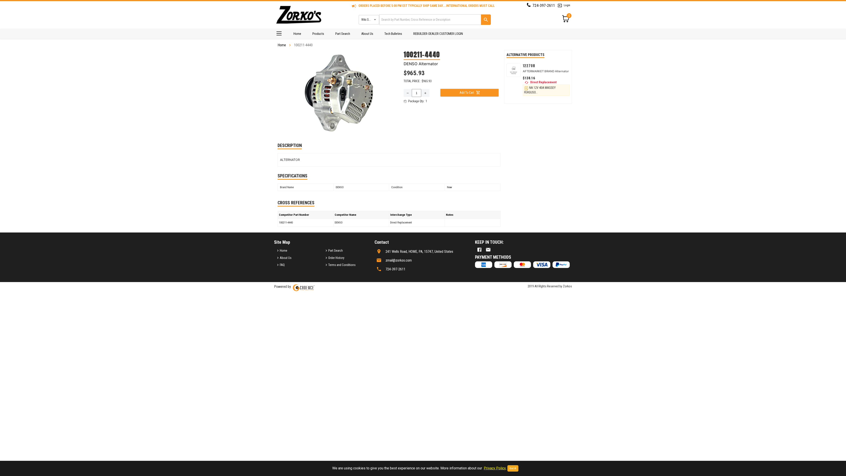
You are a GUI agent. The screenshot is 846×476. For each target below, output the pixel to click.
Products (318, 34)
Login (567, 5)
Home (297, 34)
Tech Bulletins (393, 34)
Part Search (342, 34)
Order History (336, 258)
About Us (367, 34)
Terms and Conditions (342, 265)
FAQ (282, 265)
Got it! (513, 468)
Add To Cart (467, 92)
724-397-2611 (543, 5)
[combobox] (429, 19)
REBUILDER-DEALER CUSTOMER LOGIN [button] (438, 34)
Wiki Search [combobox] (368, 19)
